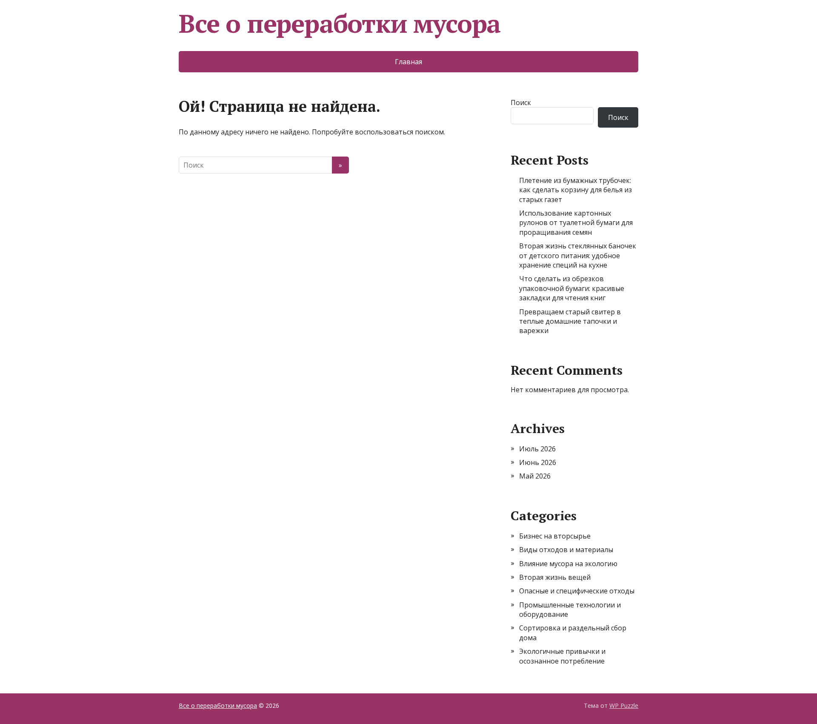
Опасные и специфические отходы (576, 591)
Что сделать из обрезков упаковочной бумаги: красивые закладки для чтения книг (571, 288)
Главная (408, 61)
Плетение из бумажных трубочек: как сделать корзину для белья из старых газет (575, 190)
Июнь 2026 (537, 462)
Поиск (521, 102)
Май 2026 (535, 476)
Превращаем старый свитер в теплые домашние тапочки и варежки (570, 321)
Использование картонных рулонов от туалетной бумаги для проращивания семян (576, 222)
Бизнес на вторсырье (555, 536)
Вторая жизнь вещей (555, 577)
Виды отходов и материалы (566, 549)
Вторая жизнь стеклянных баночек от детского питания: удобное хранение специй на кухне (577, 255)
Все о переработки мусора (339, 23)
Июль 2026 (537, 448)
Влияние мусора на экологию (568, 563)
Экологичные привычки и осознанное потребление (562, 656)
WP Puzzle (623, 705)
